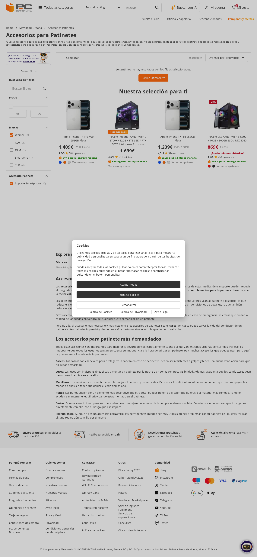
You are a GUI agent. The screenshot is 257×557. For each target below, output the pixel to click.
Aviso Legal (161, 312)
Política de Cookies (100, 312)
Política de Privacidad (133, 312)
